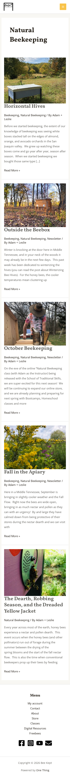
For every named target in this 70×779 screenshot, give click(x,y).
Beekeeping (11, 115)
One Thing (42, 770)
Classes (35, 723)
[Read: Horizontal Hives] (35, 80)
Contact (35, 708)
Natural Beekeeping (33, 115)
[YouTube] (39, 743)
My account (35, 703)
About (35, 713)
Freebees (35, 733)
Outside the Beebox (27, 230)
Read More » (12, 170)
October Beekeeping (28, 348)
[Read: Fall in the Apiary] (35, 447)
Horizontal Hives (24, 106)
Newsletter (54, 238)
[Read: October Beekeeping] (35, 323)
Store (35, 718)
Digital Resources (35, 728)
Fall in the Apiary (24, 472)
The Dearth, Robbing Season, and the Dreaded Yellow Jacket (33, 605)
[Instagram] (30, 743)
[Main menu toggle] (63, 7)
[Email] (48, 743)
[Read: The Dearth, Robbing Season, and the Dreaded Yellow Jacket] (35, 572)
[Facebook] (21, 743)
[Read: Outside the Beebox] (35, 205)
